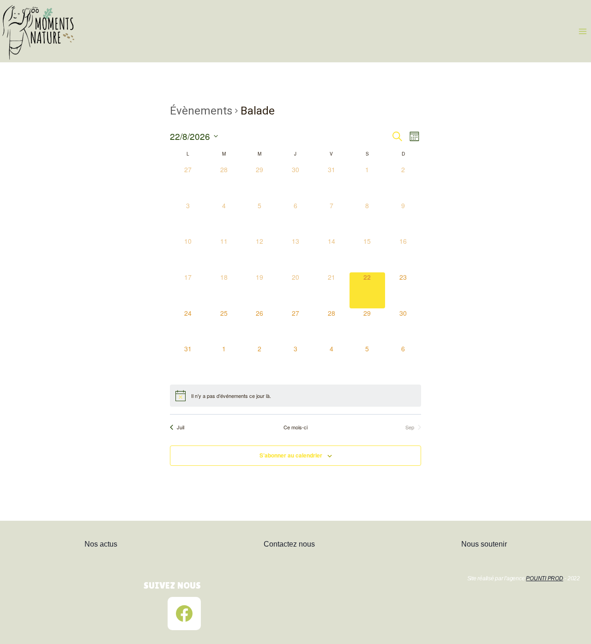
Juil (180, 427)
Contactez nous (289, 544)
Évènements (201, 110)
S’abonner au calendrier (290, 455)
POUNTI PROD (544, 578)
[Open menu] (582, 31)
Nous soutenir (484, 544)
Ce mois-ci (295, 427)
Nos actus (100, 544)
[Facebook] (184, 613)
